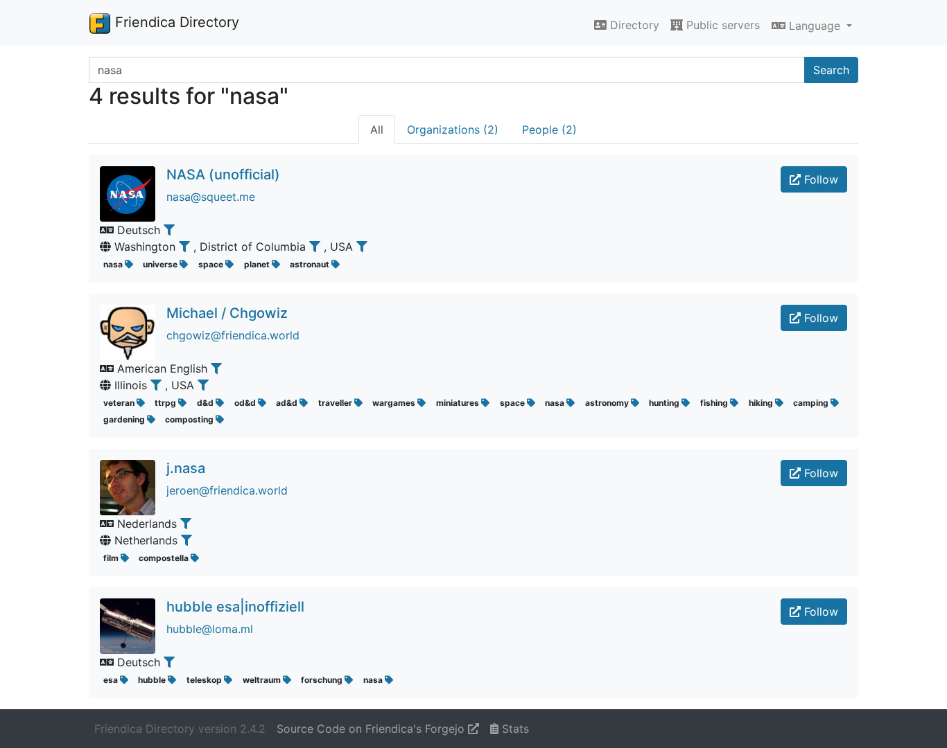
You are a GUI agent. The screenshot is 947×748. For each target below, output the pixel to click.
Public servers (721, 25)
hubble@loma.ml (209, 629)
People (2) (549, 129)
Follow (819, 179)
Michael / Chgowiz (227, 313)
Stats (513, 729)
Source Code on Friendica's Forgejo (372, 729)
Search (831, 70)
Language (814, 26)
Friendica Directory (175, 22)
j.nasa (185, 468)
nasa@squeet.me (210, 197)
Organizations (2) (452, 129)
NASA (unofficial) (223, 174)
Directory (633, 25)
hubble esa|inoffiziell (235, 606)
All (376, 129)
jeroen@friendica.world (227, 490)
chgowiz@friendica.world (232, 335)
